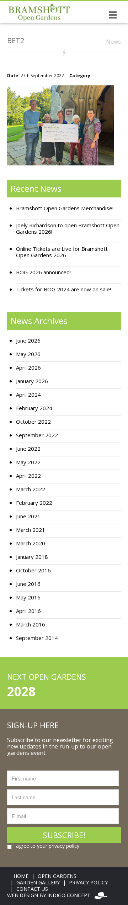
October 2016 (33, 570)
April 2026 (28, 367)
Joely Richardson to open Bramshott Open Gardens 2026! (67, 228)
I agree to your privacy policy (45, 846)
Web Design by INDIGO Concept (51, 895)
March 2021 (30, 529)
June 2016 (28, 584)
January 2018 (32, 557)
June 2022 (28, 448)
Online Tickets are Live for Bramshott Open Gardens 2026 (62, 252)
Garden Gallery (38, 882)
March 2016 (30, 624)
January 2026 (32, 381)
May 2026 (28, 354)
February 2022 (34, 502)
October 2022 (33, 421)
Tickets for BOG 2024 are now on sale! (63, 289)
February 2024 (34, 408)
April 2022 (28, 475)
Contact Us (32, 888)
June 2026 (28, 340)
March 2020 (30, 543)
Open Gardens (57, 876)
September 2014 (37, 638)
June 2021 (28, 516)
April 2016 (28, 611)
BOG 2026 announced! (43, 272)
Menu (113, 14)
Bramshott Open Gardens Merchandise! (64, 208)
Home (21, 876)
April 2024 (28, 394)
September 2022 (37, 435)
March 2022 (30, 489)
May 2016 (28, 597)
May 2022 (28, 462)
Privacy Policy (88, 882)
